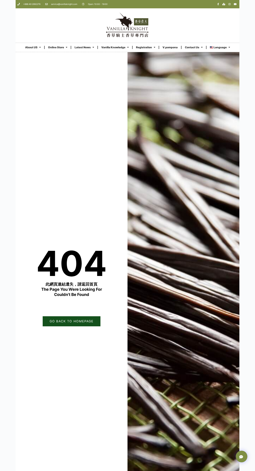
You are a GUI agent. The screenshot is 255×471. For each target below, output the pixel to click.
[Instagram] (229, 4)
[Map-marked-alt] (223, 4)
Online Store (56, 47)
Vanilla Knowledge (113, 47)
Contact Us (192, 47)
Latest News (83, 47)
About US (31, 47)
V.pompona (170, 47)
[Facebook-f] (218, 4)
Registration (144, 47)
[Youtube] (235, 4)
